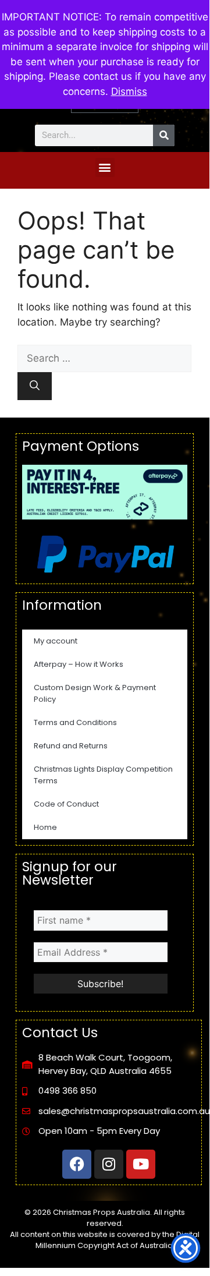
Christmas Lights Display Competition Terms (103, 775)
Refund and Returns (71, 745)
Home (45, 827)
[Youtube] (140, 1164)
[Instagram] (108, 1164)
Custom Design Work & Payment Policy (95, 693)
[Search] (164, 135)
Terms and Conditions (75, 722)
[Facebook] (76, 1164)
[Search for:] (104, 358)
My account (55, 640)
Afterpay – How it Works (78, 664)
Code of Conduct (66, 804)
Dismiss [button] (129, 91)
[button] (105, 167)
